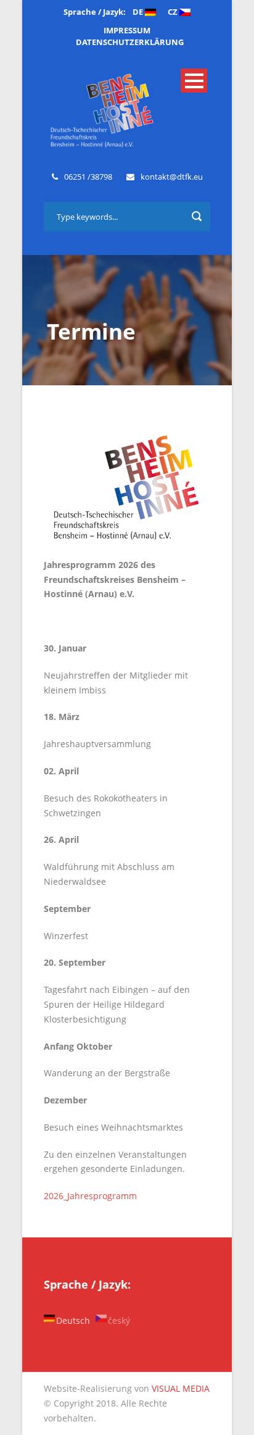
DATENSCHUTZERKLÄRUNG (130, 42)
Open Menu (194, 81)
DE (139, 11)
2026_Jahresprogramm (90, 1196)
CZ (173, 11)
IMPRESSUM (127, 30)
